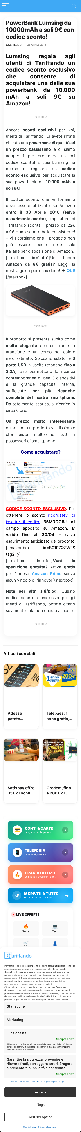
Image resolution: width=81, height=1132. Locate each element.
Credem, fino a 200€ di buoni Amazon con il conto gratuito (60, 791)
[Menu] (5, 6)
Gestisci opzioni (41, 1117)
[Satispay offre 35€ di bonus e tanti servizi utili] (21, 741)
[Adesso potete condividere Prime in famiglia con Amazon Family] (21, 667)
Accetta (40, 1092)
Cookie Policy (29, 1127)
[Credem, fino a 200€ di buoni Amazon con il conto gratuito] (60, 741)
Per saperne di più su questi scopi (48, 1081)
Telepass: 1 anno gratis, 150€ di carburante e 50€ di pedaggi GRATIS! (59, 716)
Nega (41, 1105)
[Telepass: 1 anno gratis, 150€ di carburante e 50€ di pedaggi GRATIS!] (60, 667)
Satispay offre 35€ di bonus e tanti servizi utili (21, 791)
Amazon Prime (46, 573)
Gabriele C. (14, 44)
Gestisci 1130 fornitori (19, 1081)
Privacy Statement (47, 1127)
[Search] (74, 6)
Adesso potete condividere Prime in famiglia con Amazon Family (19, 716)
